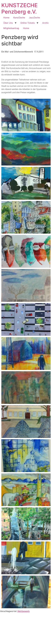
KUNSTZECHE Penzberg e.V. (19, 8)
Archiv (45, 23)
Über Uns (8, 23)
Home (6, 17)
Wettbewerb (23, 611)
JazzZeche (34, 17)
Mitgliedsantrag (11, 28)
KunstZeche (19, 17)
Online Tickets (27, 23)
